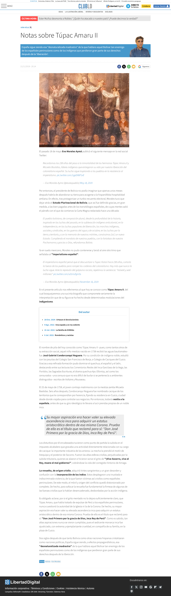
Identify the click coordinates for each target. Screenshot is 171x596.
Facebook (132, 587)
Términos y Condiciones (43, 588)
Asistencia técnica (75, 588)
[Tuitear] (124, 66)
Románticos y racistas (59, 335)
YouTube (146, 587)
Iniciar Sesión (160, 6)
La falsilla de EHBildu (59, 330)
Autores (90, 588)
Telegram (160, 587)
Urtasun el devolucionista (61, 319)
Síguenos (145, 66)
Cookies (60, 588)
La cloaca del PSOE (60, 1)
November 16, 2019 (89, 282)
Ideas (61, 12)
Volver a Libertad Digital (114, 6)
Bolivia (47, 561)
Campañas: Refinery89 (13, 592)
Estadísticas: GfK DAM (29, 592)
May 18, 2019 (86, 183)
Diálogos (108, 12)
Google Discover (151, 587)
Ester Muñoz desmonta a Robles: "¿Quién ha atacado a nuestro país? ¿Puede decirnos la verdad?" (88, 18)
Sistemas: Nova (59, 592)
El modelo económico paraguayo (131, 1)
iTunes (132, 591)
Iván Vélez (25, 27)
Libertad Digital (67, 582)
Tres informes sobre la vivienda (77, 1)
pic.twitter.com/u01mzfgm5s (67, 274)
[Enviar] (129, 66)
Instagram (141, 587)
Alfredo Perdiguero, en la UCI (111, 1)
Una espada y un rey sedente (62, 324)
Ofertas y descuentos (94, 12)
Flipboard (155, 587)
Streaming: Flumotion (45, 592)
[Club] (85, 6)
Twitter (136, 587)
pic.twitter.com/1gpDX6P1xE (70, 175)
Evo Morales (55, 561)
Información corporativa (17, 588)
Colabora (146, 6)
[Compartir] (119, 66)
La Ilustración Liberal (74, 12)
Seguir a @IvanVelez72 (31, 27)
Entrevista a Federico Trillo (46, 1)
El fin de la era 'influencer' (94, 1)
